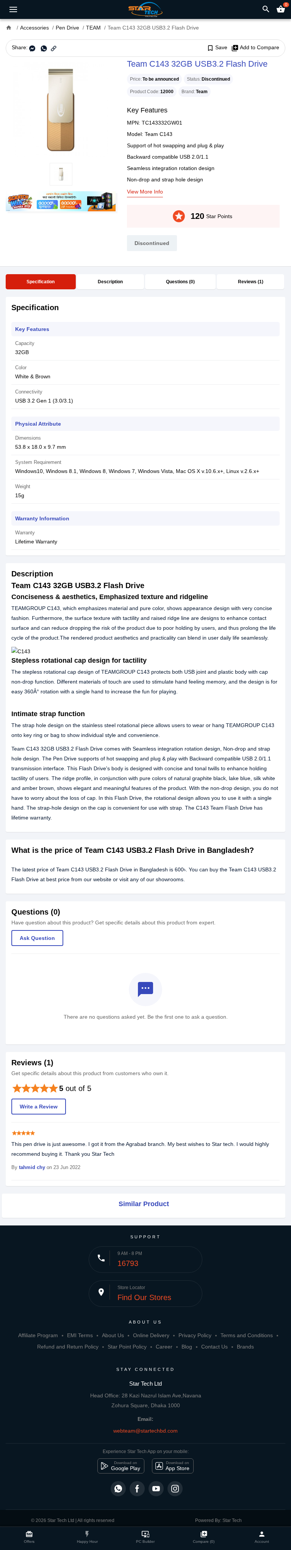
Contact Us (214, 1347)
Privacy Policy (194, 1335)
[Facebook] (137, 1488)
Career (164, 1347)
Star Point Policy (127, 1347)
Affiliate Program (38, 1335)
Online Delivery (151, 1335)
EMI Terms (80, 1335)
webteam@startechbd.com (145, 1431)
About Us (113, 1335)
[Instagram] (175, 1488)
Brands (245, 1347)
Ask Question (37, 938)
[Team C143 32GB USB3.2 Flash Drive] (61, 110)
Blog (186, 1347)
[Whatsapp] (118, 1488)
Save (217, 47)
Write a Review (39, 1107)
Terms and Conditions (247, 1335)
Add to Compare (255, 47)
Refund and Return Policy (68, 1347)
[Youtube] (156, 1488)
